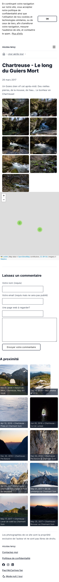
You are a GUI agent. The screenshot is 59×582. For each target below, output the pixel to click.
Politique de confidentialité (16, 558)
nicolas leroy (9, 47)
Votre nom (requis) (12, 283)
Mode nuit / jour (14, 576)
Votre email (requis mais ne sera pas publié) (25, 295)
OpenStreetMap (24, 256)
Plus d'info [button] (17, 33)
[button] (40, 229)
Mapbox (4, 259)
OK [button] (47, 19)
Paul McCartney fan (12, 570)
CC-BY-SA (44, 256)
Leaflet (5, 256)
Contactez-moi (10, 552)
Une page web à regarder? (16, 307)
